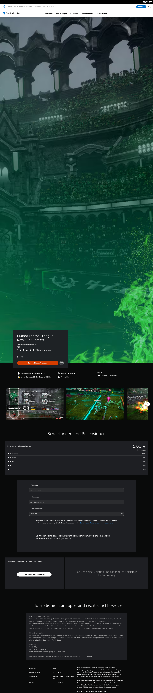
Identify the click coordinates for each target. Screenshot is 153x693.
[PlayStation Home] (4, 6)
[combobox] (76, 490)
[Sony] (147, 4)
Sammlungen (61, 13)
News (44, 6)
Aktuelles (49, 13)
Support (51, 6)
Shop (9, 6)
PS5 (15, 6)
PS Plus (28, 6)
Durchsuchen (102, 13)
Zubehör (36, 6)
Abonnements (87, 13)
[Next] (148, 404)
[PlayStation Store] (12, 13)
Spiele (21, 6)
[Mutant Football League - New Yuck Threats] (35, 404)
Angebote (74, 13)
